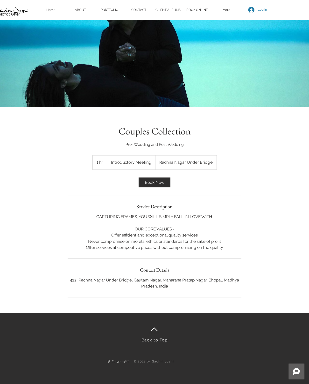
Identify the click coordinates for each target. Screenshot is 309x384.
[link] (154, 182)
